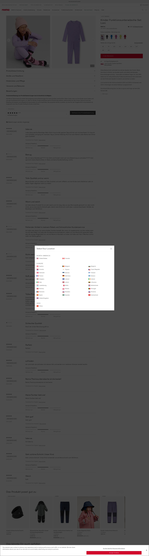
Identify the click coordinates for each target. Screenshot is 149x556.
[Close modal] (111, 248)
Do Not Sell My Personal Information (114, 548)
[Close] (146, 550)
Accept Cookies (114, 552)
